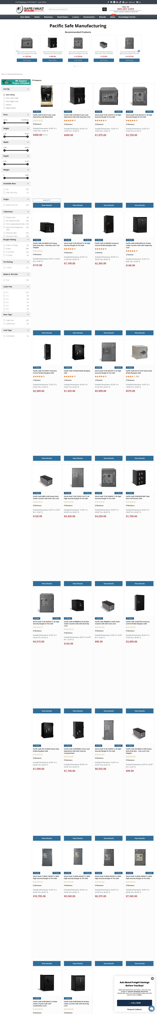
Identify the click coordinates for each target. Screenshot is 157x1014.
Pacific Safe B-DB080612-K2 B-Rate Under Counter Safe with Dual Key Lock (76, 624)
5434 (27, 175)
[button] (151, 1008)
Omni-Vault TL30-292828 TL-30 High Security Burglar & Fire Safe (108, 497)
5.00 (4, 134)
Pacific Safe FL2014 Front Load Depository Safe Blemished (44, 116)
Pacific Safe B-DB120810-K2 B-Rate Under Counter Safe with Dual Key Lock (76, 1004)
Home (3, 74)
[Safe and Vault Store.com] (30, 9)
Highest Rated (11, 108)
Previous (16, 51)
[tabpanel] (27, 49)
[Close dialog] (152, 978)
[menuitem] (26, 17)
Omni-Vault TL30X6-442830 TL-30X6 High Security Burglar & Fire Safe (139, 877)
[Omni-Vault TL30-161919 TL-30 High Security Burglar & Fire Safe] (27, 43)
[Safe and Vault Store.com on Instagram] (114, 2)
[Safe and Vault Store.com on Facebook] (108, 2)
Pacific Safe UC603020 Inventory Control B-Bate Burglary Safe (107, 244)
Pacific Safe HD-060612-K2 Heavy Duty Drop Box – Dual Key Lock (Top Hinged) (46, 245)
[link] (16, 189)
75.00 (27, 134)
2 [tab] (78, 66)
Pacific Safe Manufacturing (14, 74)
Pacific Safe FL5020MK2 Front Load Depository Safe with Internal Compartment (77, 751)
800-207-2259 (125, 9)
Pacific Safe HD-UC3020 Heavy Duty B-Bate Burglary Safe (46, 750)
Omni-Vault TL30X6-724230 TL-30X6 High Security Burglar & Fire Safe (46, 877)
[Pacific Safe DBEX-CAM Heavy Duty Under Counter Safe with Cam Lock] (103, 43)
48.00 (27, 147)
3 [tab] (81, 66)
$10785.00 (25, 120)
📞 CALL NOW (135, 1003)
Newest (8, 105)
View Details (47, 205)
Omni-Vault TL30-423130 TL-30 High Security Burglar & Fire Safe (108, 372)
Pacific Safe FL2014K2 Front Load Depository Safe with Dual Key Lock (77, 116)
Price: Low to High (12, 98)
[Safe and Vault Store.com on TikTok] (120, 2)
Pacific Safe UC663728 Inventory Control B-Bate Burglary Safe (138, 623)
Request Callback (134, 1009)
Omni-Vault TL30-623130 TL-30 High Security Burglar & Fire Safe (77, 244)
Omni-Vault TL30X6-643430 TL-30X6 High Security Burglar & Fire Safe (77, 877)
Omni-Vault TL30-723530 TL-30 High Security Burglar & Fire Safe (108, 750)
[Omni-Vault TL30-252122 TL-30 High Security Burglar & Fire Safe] (78, 43)
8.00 (4, 161)
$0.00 (5, 120)
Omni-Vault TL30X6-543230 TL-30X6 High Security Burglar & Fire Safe (108, 877)
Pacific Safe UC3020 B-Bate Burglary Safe (77, 372)
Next (138, 51)
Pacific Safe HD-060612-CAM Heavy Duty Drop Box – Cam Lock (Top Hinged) (139, 751)
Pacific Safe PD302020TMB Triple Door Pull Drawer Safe (138, 497)
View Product (27, 60)
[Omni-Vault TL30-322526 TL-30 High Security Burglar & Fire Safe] (129, 43)
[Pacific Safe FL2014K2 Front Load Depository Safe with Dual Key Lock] (52, 43)
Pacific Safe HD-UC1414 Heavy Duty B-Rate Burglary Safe (139, 372)
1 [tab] (75, 66)
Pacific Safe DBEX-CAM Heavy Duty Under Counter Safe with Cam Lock (46, 497)
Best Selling (10, 95)
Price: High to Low (12, 101)
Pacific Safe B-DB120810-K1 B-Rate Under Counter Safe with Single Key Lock (139, 245)
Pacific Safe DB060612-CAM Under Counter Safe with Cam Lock (107, 623)
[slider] (4, 123)
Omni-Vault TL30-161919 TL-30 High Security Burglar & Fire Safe (108, 116)
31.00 (27, 161)
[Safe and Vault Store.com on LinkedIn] (117, 2)
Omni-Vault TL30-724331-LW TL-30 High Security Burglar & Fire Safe (76, 497)
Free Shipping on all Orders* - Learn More (30, 2)
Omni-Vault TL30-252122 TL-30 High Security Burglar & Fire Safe (139, 116)
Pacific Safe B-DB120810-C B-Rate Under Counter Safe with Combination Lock (45, 1004)
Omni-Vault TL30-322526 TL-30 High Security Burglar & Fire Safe (46, 623)
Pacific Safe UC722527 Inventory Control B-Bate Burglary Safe (45, 372)
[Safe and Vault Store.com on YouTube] (111, 2)
